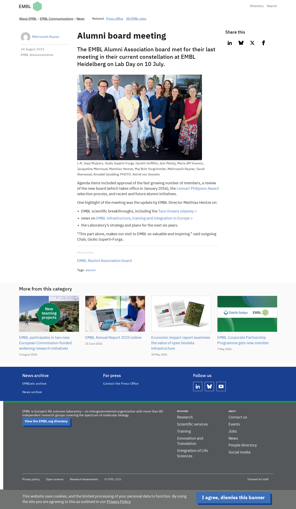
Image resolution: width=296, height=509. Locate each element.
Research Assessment (84, 479)
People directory (243, 445)
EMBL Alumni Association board (104, 261)
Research (185, 417)
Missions (182, 411)
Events (234, 424)
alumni (90, 270)
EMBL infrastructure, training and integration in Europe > (144, 218)
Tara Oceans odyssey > (177, 211)
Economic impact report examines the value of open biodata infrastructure (180, 343)
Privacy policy (31, 479)
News (81, 19)
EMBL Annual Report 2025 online (113, 338)
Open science (54, 479)
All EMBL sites (136, 19)
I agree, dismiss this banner (233, 497)
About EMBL (28, 19)
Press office (114, 19)
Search (272, 6)
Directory (257, 6)
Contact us (238, 417)
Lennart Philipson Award (198, 189)
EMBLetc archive (34, 383)
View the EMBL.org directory (46, 421)
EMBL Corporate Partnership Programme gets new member (243, 340)
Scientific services (192, 424)
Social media (239, 452)
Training (184, 431)
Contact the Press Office (121, 383)
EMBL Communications (56, 19)
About (232, 411)
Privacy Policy (118, 502)
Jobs (233, 431)
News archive (32, 392)
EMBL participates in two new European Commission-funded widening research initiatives (45, 343)
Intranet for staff (258, 479)
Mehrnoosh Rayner (45, 37)
